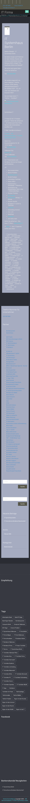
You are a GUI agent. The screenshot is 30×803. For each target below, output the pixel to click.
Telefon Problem (6, 698)
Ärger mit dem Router (8, 706)
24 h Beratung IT (10, 357)
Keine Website (10, 394)
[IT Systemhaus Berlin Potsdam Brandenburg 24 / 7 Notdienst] (14, 105)
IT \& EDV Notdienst (11, 343)
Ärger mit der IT (8, 237)
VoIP (15, 287)
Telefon (12, 285)
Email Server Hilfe (11, 386)
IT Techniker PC (8, 268)
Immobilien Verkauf (11, 452)
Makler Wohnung (10, 417)
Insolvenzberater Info (12, 450)
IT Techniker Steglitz (10, 273)
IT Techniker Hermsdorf (14, 256)
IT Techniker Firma (15, 255)
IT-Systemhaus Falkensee (9, 631)
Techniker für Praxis (7, 691)
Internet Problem (15, 628)
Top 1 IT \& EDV (10, 429)
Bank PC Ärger (14, 239)
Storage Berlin (10, 361)
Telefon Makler (10, 409)
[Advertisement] (13, 595)
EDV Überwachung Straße (13, 462)
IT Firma (7, 133)
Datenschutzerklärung (9, 799)
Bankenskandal (10, 289)
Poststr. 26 (8, 152)
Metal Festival (10, 380)
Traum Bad (9, 398)
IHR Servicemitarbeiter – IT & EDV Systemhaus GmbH (13, 136)
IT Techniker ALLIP (14, 249)
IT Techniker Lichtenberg (11, 261)
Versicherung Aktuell (11, 446)
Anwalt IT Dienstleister (12, 458)
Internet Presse (10, 411)
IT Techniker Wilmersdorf (11, 282)
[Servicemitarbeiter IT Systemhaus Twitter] (3, 2)
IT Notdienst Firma (7, 645)
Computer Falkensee (19, 624)
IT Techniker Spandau (15, 272)
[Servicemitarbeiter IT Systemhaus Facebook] (7, 2)
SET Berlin (9, 454)
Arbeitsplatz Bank (16, 235)
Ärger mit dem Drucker (20, 698)
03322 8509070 (18, 5)
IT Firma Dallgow (6, 635)
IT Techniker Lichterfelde (12, 263)
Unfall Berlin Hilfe (10, 374)
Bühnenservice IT (11, 363)
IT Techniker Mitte (7, 674)
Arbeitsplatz (11, 197)
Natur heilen (9, 425)
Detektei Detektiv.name (12, 434)
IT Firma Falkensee (19, 635)
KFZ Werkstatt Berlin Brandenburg (15, 388)
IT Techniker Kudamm (8, 663)
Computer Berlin (6, 624)
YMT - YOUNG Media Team (13, 438)
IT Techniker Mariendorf (8, 670)
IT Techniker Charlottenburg (10, 253)
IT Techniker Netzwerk (15, 267)
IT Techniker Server (7, 681)
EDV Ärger (5, 628)
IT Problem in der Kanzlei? (13, 444)
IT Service (5, 649)
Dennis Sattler (10, 466)
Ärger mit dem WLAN (7, 709)
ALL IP (8, 235)
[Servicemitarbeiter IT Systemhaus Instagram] (14, 2)
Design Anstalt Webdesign (13, 436)
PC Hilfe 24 (9, 351)
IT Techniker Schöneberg (20, 677)
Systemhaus (9, 333)
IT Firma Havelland (7, 638)
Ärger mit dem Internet (8, 702)
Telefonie (11, 207)
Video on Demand (11, 464)
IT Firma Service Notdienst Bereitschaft (15, 521)
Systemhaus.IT (18, 223)
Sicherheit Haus (10, 407)
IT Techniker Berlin (13, 250)
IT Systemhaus (10, 355)
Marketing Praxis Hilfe (12, 376)
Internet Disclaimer (11, 427)
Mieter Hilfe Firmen (11, 431)
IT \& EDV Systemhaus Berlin (14, 390)
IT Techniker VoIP (16, 280)
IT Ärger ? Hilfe (10, 378)
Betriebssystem (12, 175)
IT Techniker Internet (11, 258)
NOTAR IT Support (11, 460)
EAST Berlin (9, 337)
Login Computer (10, 396)
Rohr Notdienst (10, 442)
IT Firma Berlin (13, 240)
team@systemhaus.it (9, 7)
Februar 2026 (7, 534)
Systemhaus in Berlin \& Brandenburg (16, 423)
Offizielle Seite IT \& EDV (12, 353)
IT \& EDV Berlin (10, 345)
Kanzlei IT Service (11, 456)
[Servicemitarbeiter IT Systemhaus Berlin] (11, 2)
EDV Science (9, 341)
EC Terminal (11, 195)
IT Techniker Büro (7, 656)
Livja (7, 401)
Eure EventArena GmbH (12, 419)
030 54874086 (7, 5)
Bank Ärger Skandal (7, 620)
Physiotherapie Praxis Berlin (13, 471)
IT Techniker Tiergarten (11, 279)
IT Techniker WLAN (12, 282)
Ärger (8, 226)
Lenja (7, 403)
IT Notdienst (9, 347)
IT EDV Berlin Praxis (11, 372)
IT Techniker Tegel (11, 274)
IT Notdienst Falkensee (10, 244)
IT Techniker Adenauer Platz (10, 652)
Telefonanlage (8, 287)
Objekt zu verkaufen (11, 415)
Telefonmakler (6, 695)
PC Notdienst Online (11, 359)
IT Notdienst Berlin (16, 242)
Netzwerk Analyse (11, 405)
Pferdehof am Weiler (11, 392)
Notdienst (11, 216)
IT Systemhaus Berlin (14, 43)
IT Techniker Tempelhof (11, 278)
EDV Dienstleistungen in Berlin (14, 339)
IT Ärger (4, 688)
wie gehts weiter (10, 469)
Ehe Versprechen (10, 370)
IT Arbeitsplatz (10, 421)
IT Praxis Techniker (20, 645)
